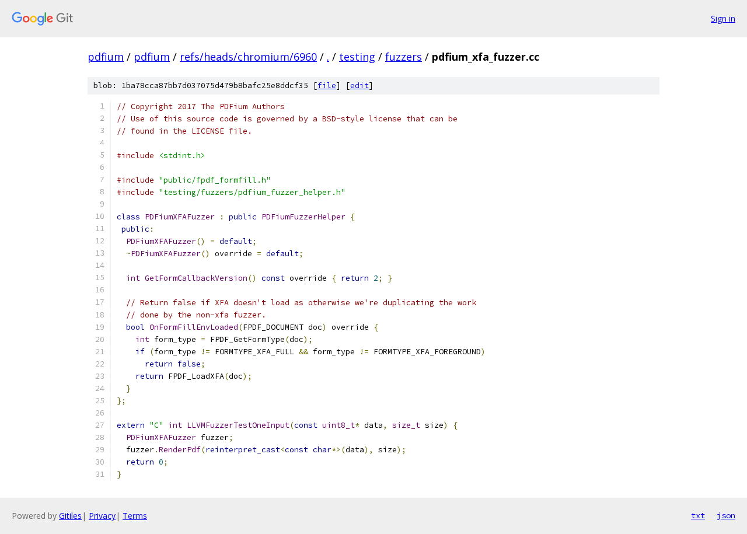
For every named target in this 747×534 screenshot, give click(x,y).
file (326, 85)
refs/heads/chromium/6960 (248, 57)
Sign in (723, 18)
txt (698, 515)
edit (359, 85)
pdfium (106, 57)
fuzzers (403, 57)
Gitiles (70, 515)
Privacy (102, 515)
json (726, 515)
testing (357, 57)
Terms (135, 515)
